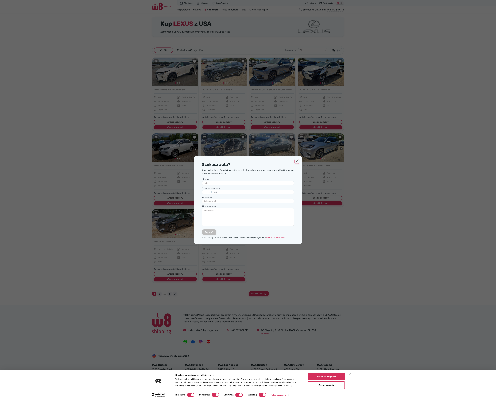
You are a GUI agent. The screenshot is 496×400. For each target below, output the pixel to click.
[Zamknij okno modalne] (297, 161)
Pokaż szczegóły (278, 395)
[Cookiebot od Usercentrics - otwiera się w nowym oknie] (158, 395)
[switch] (215, 395)
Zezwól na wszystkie (326, 376)
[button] (210, 192)
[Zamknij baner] (350, 374)
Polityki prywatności (275, 237)
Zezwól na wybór (326, 385)
